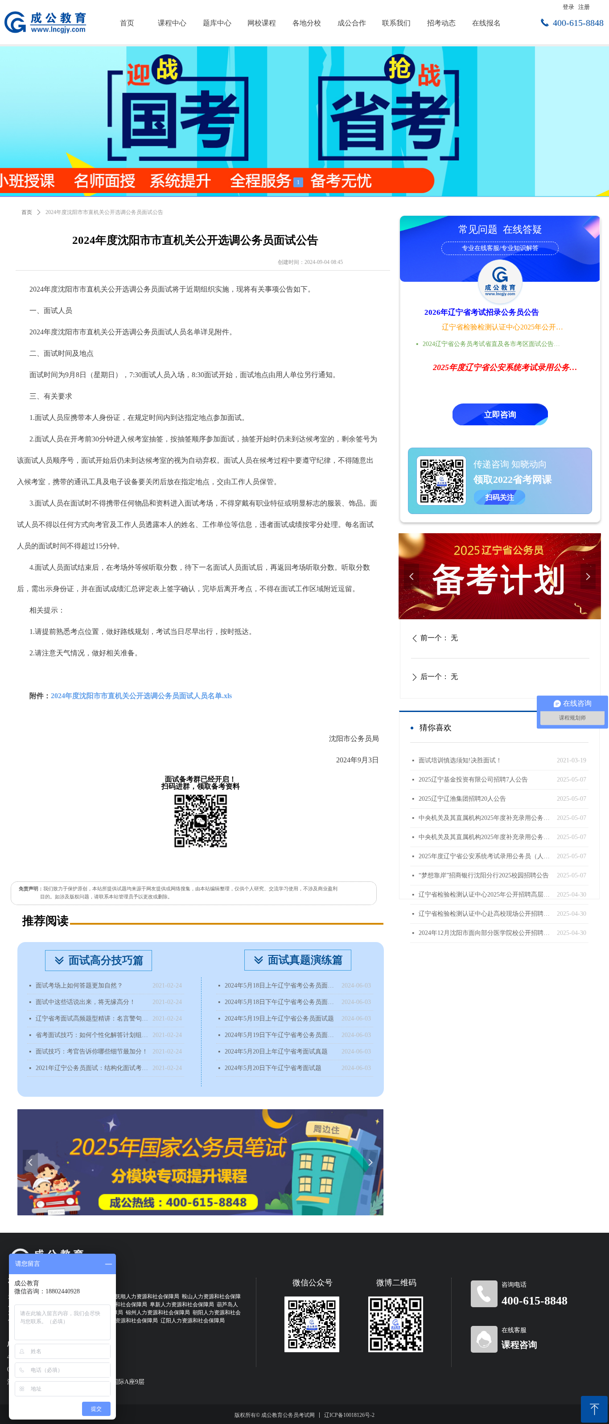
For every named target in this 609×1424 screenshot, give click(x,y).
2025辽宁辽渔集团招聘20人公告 (462, 798)
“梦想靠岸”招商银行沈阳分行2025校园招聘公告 (484, 875)
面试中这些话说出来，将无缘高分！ (86, 1002)
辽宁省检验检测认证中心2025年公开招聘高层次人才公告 (503, 327)
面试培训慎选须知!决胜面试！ (460, 760)
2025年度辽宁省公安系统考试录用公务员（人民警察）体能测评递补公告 (485, 856)
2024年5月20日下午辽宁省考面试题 (273, 1068)
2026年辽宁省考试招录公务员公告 (481, 312)
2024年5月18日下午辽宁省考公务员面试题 (281, 1002)
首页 (26, 212)
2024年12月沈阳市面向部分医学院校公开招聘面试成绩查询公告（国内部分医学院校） (485, 933)
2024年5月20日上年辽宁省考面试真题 (276, 1051)
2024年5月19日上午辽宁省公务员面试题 (279, 1018)
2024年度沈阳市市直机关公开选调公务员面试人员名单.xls (141, 696)
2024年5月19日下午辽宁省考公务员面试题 (281, 1035)
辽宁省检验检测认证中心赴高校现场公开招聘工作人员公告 (485, 913)
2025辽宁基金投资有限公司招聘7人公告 (473, 779)
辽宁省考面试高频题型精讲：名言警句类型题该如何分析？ (92, 1018)
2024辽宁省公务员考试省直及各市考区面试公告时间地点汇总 (494, 344)
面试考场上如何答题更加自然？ (79, 985)
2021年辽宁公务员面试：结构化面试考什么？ (92, 1068)
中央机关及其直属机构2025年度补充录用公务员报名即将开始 (485, 818)
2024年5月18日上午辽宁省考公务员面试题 (281, 985)
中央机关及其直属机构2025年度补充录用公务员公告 (485, 837)
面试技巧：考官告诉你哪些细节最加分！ (92, 1051)
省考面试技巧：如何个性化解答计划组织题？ (92, 1035)
